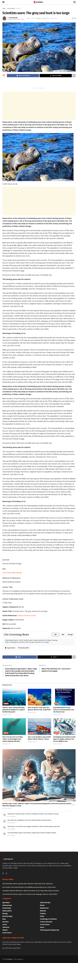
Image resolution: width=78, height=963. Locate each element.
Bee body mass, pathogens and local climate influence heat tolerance (29, 820)
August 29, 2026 (7, 714)
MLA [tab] (63, 634)
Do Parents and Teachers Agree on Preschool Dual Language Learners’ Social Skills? (29, 894)
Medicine (43, 911)
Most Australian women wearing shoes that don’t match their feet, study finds (27, 884)
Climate (5, 930)
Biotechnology (7, 916)
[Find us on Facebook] (2, 873)
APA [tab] (55, 634)
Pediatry (43, 913)
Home (4, 8)
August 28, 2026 (32, 712)
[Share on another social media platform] (74, 75)
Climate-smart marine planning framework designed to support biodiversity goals (13, 710)
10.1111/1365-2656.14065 (11, 573)
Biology (5, 913)
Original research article (26, 615)
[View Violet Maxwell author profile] (4, 18)
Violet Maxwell (13, 17)
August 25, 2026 (32, 741)
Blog (4, 919)
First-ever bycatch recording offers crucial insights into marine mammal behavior (12, 739)
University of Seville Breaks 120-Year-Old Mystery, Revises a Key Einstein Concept (33, 814)
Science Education (46, 922)
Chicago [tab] (70, 634)
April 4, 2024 (30, 18)
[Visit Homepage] (39, 2)
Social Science (45, 924)
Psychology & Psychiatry (48, 919)
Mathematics (44, 908)
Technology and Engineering (49, 930)
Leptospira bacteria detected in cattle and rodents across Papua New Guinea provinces (30, 891)
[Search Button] (75, 2)
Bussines (5, 922)
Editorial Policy (45, 902)
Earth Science (7, 933)
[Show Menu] (3, 2)
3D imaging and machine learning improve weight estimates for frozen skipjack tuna (64, 739)
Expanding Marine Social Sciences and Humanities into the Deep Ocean (63, 710)
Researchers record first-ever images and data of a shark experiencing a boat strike (34, 826)
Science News (11, 8)
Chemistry (5, 927)
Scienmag (9, 959)
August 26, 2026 (7, 744)
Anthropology (7, 905)
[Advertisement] (39, 83)
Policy (42, 916)
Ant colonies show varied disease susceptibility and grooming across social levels (29, 887)
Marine (18, 8)
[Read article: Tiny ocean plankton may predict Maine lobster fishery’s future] (39, 726)
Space (42, 927)
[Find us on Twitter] (6, 873)
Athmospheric (7, 911)
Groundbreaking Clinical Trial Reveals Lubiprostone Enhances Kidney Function (32, 833)
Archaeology (6, 908)
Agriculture (6, 902)
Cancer (4, 924)
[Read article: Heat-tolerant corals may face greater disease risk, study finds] (39, 697)
